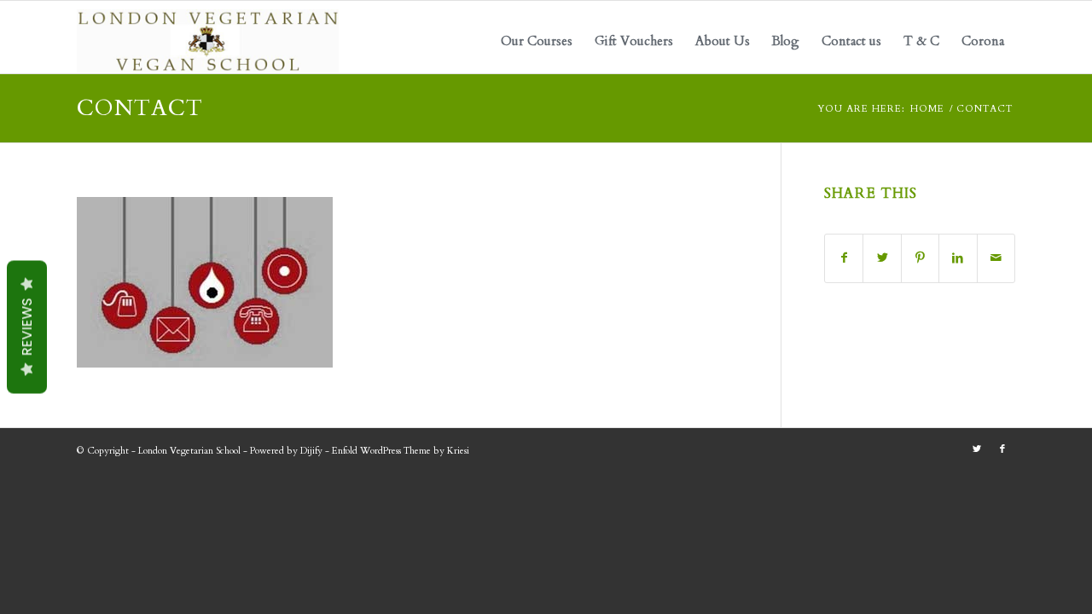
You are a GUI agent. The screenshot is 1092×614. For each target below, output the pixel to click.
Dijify (311, 450)
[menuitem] (537, 41)
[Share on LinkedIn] (957, 258)
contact (140, 108)
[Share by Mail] (996, 258)
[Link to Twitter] (977, 449)
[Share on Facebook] (844, 258)
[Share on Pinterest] (920, 258)
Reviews (27, 327)
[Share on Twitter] (881, 258)
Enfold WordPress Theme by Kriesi (400, 450)
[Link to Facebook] (1002, 449)
